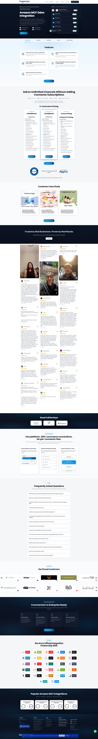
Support (67, 1)
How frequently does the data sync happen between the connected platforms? (45, 547)
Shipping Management (37, 724)
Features (57, 1)
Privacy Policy (48, 719)
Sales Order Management (37, 722)
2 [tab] (47, 216)
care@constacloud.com (63, 726)
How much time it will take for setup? (36, 551)
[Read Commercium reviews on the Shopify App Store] (61, 423)
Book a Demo (75, 1)
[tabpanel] (29, 202)
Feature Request (74, 729)
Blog (20, 721)
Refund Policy (48, 722)
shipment (43, 696)
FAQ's (58, 40)
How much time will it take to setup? (36, 507)
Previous (19, 202)
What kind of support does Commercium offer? (39, 538)
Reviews (49, 40)
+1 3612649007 (74, 721)
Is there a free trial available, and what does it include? (40, 530)
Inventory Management (37, 721)
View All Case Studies (49, 220)
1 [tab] (45, 216)
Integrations (51, 1)
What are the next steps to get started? (37, 542)
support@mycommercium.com (64, 723)
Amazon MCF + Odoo (58, 696)
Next (78, 202)
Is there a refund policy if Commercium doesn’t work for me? (41, 521)
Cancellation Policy (49, 724)
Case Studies (69, 40)
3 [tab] (49, 216)
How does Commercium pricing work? (37, 526)
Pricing (62, 1)
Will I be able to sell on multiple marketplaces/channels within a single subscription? (46, 493)
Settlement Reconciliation (37, 727)
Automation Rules (36, 726)
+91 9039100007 (74, 723)
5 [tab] (52, 216)
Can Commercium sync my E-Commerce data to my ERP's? (41, 555)
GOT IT (67, 735)
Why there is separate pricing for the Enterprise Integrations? (42, 512)
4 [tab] (50, 216)
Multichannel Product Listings (38, 719)
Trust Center (48, 726)
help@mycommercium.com (63, 720)
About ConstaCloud (22, 719)
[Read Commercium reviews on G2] (49, 423)
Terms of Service (49, 721)
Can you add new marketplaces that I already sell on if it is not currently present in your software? (47, 517)
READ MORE (61, 735)
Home (47, 1)
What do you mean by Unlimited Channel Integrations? (40, 498)
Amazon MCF (50, 696)
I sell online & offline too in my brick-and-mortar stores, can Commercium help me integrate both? (48, 503)
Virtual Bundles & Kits (36, 729)
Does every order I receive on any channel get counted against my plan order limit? (46, 534)
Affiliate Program (22, 722)
